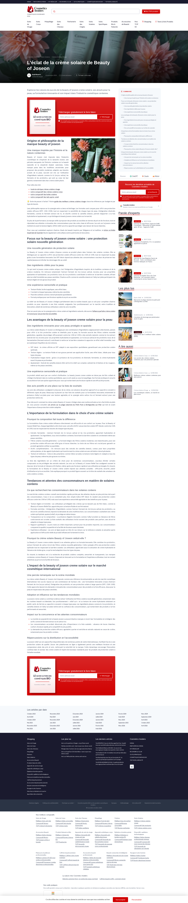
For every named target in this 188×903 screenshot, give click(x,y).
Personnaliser (137, 900)
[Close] (133, 435)
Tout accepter (120, 900)
